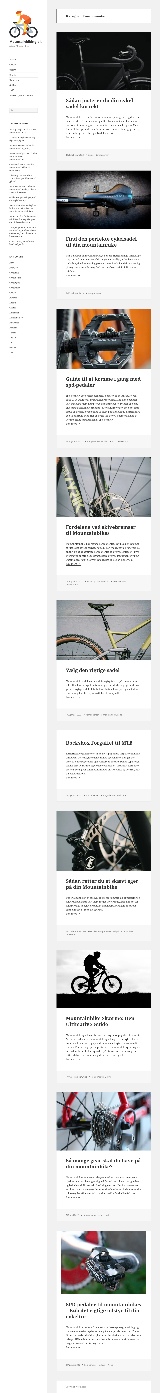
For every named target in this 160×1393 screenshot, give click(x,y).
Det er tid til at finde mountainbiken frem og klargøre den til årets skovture (22, 219)
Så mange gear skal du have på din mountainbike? (103, 1163)
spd (126, 441)
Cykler (12, 64)
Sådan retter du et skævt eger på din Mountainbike (102, 884)
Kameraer (14, 80)
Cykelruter (14, 287)
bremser (117, 581)
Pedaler (13, 327)
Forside (12, 59)
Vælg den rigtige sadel (93, 670)
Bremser (13, 267)
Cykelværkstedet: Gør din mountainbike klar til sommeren (21, 167)
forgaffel (107, 795)
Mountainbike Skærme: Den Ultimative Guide (100, 1021)
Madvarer (14, 322)
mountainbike (109, 714)
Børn (11, 262)
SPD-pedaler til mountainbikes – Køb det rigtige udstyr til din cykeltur (103, 1310)
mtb (114, 441)
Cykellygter (14, 282)
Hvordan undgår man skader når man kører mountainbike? (23, 156)
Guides (12, 85)
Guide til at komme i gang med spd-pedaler (103, 381)
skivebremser (72, 584)
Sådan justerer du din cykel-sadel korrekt (100, 103)
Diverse (13, 297)
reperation (71, 934)
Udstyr (12, 69)
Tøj (10, 342)
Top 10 (12, 337)
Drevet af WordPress (76, 1386)
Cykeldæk (14, 272)
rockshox (121, 795)
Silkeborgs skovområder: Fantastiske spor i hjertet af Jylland (22, 178)
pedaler (120, 441)
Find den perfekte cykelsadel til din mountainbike (101, 241)
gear (102, 1215)
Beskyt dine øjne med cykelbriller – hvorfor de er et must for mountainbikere (22, 208)
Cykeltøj (13, 75)
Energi (12, 302)
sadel (119, 714)
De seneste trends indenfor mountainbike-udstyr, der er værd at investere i (23, 189)
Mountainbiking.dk (25, 41)
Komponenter (16, 317)
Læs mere (73, 137)
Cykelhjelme (15, 277)
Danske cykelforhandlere (21, 95)
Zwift (11, 90)
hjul (117, 931)
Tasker (12, 332)
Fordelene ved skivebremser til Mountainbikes (101, 530)
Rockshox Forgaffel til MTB (99, 742)
